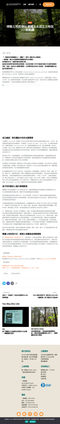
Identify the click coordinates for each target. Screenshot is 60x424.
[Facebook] (24, 414)
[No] (58, 420)
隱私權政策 (44, 361)
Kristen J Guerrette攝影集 (48, 259)
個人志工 (43, 374)
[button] (40, 5)
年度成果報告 (45, 359)
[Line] (36, 414)
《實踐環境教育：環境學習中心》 (14, 237)
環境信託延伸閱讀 (15, 273)
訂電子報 (43, 379)
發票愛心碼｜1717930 (47, 370)
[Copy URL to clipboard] (16, 283)
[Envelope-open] (19, 414)
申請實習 (43, 376)
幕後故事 (36, 329)
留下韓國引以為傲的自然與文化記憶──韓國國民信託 (14, 332)
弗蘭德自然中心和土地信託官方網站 (13, 266)
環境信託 (6, 273)
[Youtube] (41, 414)
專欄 (30, 22)
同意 (27, 421)
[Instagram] (30, 414)
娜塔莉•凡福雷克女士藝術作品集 (12, 256)
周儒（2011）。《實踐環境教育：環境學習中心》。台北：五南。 (21, 268)
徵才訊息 (43, 372)
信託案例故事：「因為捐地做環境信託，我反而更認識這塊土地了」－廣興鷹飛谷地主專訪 (44, 333)
